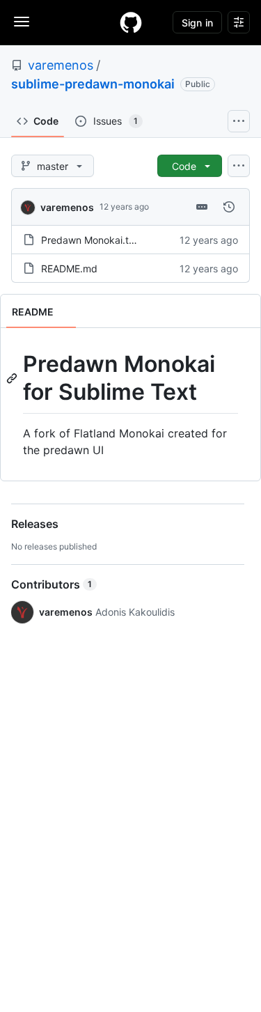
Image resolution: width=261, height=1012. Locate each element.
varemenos (60, 65)
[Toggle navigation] (21, 21)
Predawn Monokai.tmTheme (104, 240)
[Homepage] (131, 22)
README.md (69, 268)
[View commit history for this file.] (229, 207)
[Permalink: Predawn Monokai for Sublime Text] (13, 378)
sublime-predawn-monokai (93, 84)
